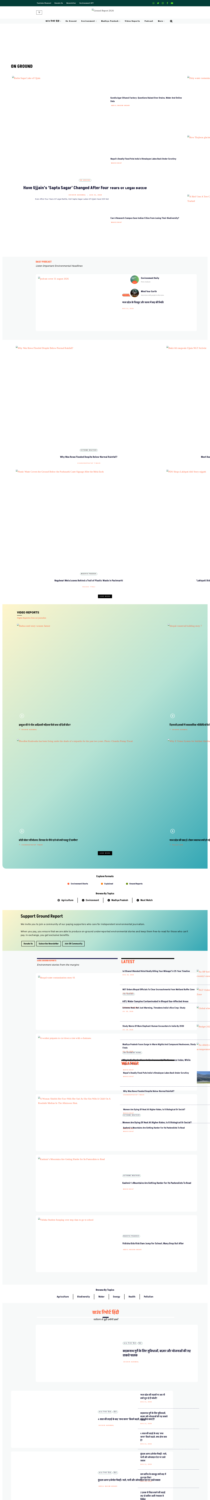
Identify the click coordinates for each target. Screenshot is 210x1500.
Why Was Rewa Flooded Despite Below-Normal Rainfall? (88, 364)
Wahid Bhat (116, 131)
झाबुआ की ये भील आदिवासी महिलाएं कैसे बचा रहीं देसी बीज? (45, 632)
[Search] (171, 21)
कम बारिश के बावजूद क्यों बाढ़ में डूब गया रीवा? (159, 1375)
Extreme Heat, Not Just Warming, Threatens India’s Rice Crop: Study (153, 915)
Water (101, 1204)
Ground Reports (136, 791)
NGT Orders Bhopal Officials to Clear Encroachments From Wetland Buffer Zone (158, 896)
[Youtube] (172, 3)
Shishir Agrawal (49, 163)
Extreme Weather (89, 357)
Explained (108, 791)
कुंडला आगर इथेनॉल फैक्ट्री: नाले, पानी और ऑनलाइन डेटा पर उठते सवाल (129, 1387)
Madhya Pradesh (88, 481)
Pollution (148, 1204)
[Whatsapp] (153, 3)
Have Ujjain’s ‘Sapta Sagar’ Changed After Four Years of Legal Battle (57, 153)
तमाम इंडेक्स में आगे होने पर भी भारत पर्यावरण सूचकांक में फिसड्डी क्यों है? (169, 1430)
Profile (103, 1441)
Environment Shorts (79, 791)
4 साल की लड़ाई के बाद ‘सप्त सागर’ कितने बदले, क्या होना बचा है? (126, 1326)
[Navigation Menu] (39, 12)
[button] (60, 21)
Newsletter (71, 3)
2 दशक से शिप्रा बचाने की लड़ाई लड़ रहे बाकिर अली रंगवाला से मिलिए (127, 1448)
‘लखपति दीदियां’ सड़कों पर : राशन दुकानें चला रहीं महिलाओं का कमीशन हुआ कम (172, 1412)
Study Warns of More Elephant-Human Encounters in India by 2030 (153, 933)
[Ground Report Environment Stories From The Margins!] (105, 12)
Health (132, 1204)
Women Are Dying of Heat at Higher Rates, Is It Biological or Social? (154, 1016)
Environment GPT (86, 3)
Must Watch (146, 807)
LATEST (128, 869)
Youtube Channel (44, 3)
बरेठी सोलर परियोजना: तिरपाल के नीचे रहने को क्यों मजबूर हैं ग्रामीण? (48, 747)
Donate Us (59, 3)
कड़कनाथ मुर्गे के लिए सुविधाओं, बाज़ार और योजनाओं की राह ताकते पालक (169, 1320)
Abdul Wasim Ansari (120, 94)
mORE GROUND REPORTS (46, 868)
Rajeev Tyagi (89, 494)
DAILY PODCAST (44, 195)
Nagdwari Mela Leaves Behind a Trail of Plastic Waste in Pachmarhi (88, 488)
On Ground (71, 21)
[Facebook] (167, 3)
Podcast (149, 21)
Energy (116, 1204)
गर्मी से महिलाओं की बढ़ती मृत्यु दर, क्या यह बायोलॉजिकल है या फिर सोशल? (170, 1448)
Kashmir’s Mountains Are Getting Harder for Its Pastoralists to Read (156, 1090)
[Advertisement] (105, 42)
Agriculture (67, 807)
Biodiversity (83, 1204)
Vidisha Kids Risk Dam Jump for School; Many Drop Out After (153, 1151)
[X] (158, 3)
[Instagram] (162, 3)
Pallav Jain (177, 752)
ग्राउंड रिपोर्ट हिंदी (105, 1220)
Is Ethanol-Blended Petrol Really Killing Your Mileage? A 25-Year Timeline (156, 878)
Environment (92, 807)
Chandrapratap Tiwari (89, 371)
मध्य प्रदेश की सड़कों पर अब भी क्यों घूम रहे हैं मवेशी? (161, 1302)
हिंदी (140, 1251)
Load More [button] (105, 504)
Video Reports (132, 21)
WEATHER (130, 971)
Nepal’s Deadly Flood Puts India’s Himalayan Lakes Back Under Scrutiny (156, 980)
